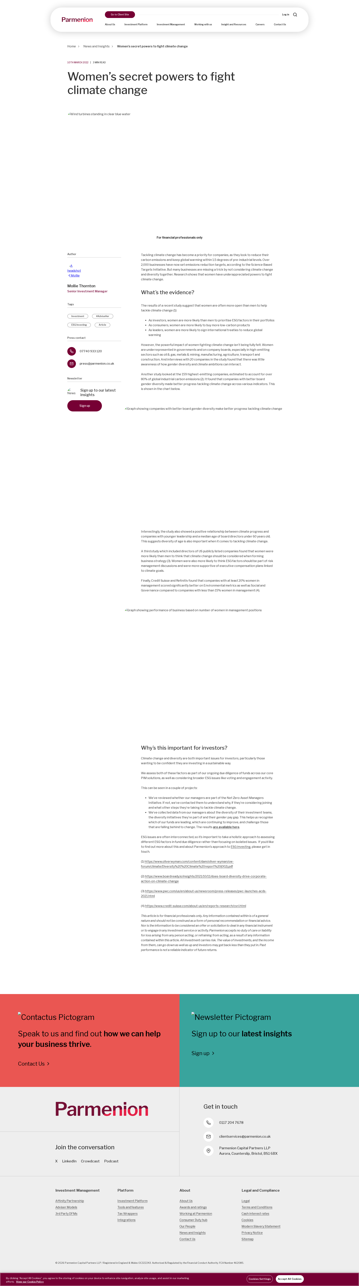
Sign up (84, 406)
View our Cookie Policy (30, 1281)
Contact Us (280, 24)
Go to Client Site (120, 14)
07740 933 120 (91, 351)
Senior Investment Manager (87, 291)
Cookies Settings (260, 1278)
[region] (179, 1279)
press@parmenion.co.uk (97, 363)
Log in (285, 14)
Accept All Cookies (290, 1278)
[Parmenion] (77, 19)
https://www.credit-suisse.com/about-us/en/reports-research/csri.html (195, 906)
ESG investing (241, 847)
